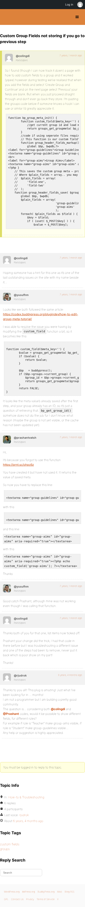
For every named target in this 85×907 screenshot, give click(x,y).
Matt (59, 891)
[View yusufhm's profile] (7, 297)
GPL (6, 899)
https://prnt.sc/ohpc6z (18, 465)
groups (5, 849)
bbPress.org (28, 891)
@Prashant (11, 714)
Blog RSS (69, 891)
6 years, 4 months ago (70, 675)
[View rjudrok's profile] (7, 677)
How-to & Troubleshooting (26, 797)
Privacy (30, 899)
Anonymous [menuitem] (80, 4)
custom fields (9, 844)
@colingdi (58, 709)
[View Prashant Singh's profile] (7, 439)
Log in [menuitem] (69, 4)
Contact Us (17, 899)
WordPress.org (12, 891)
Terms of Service (46, 899)
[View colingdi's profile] (9, 58)
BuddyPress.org (6, 17)
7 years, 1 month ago (71, 55)
